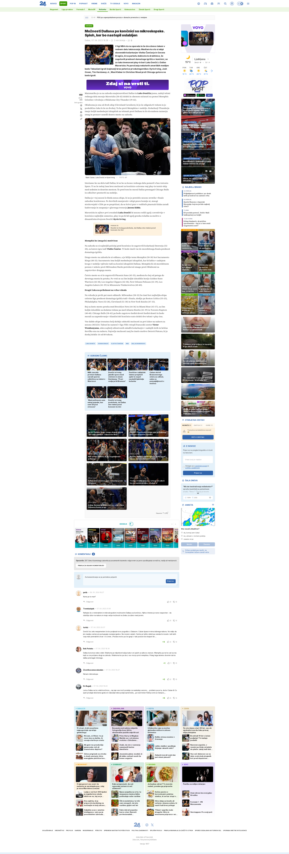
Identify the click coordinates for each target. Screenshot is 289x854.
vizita (151, 709)
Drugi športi (159, 9)
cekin (186, 709)
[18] (81, 538)
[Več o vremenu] (211, 71)
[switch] (240, 3)
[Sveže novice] (86, 17)
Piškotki (98, 830)
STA (81, 100)
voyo (186, 764)
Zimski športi (144, 9)
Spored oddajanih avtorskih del (208, 830)
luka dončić (90, 343)
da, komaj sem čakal (191, 533)
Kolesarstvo (130, 9)
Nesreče (186, 425)
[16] (106, 538)
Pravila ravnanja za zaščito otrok (178, 830)
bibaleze (81, 709)
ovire (209, 425)
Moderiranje (88, 830)
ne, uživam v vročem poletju (194, 536)
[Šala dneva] (209, 498)
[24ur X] (152, 825)
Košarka (102, 9)
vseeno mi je (188, 539)
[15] (118, 538)
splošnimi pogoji (201, 466)
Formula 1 (81, 9)
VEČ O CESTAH (197, 437)
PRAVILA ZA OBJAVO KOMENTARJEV (91, 565)
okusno (151, 764)
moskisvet (82, 764)
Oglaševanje (47, 830)
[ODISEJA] (126, 524)
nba (127, 343)
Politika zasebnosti (140, 830)
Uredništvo (59, 830)
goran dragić (103, 343)
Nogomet (54, 9)
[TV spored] (212, 3)
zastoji (198, 425)
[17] (93, 538)
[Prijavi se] (232, 4)
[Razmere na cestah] (218, 3)
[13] (143, 538)
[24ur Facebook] (147, 825)
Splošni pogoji (156, 830)
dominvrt (117, 764)
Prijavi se (170, 581)
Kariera (78, 830)
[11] (168, 538)
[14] (130, 538)
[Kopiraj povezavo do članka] (81, 119)
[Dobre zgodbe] (198, 3)
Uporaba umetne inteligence (235, 830)
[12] (155, 538)
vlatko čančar (117, 343)
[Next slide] (175, 524)
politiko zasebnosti (192, 468)
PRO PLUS (69, 830)
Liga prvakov (67, 9)
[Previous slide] (172, 524)
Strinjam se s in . (197, 467)
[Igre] (205, 3)
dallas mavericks (138, 343)
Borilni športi (115, 9)
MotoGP (91, 9)
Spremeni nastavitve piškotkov (117, 830)
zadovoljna (118, 709)
